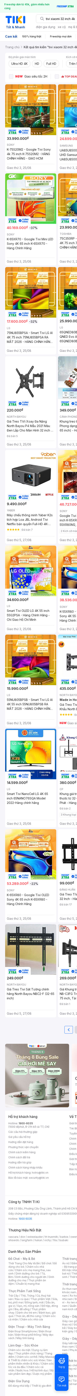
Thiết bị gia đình (41, 1385)
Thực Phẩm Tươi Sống (24, 1291)
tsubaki (63, 1240)
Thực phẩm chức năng (29, 1353)
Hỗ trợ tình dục (39, 1370)
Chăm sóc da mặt (19, 1350)
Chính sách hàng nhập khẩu (25, 1167)
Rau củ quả (22, 1299)
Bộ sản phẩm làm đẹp (30, 1372)
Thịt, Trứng (27, 1295)
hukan (38, 1240)
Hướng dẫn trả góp (19, 1162)
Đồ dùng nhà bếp (19, 1385)
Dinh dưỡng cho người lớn (30, 1277)
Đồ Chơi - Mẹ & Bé (21, 1258)
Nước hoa (22, 1370)
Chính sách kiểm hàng (22, 1152)
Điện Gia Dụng (19, 1381)
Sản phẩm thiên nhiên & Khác (30, 1362)
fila (55, 1240)
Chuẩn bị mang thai (28, 1283)
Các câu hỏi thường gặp (22, 1131)
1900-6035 (26, 1123)
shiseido (13, 1240)
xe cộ (62, 27)
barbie (64, 1236)
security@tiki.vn (39, 1177)
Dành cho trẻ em (26, 1312)
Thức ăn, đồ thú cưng (28, 1316)
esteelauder (35, 1236)
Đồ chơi (46, 1263)
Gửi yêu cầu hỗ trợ (19, 1137)
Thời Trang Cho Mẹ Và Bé (24, 1263)
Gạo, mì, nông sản (28, 1305)
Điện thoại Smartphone (22, 1331)
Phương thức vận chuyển (23, 1147)
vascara (13, 1236)
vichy (47, 1240)
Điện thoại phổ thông (28, 1334)
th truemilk (51, 1236)
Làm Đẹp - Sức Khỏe (23, 1345)
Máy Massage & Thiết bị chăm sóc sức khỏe (32, 1358)
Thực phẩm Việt (40, 1299)
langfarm (27, 1240)
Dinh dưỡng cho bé (27, 1273)
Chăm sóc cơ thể (26, 1356)
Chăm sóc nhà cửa (31, 1319)
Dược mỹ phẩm (42, 1373)
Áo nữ (65, 1263)
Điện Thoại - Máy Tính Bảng (29, 1326)
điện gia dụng (45, 27)
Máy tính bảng (25, 1338)
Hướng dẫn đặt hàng (20, 1142)
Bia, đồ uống (22, 1309)
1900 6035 (25, 1218)
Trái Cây (13, 1295)
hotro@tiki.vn (40, 1172)
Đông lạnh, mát (34, 1302)
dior (22, 1236)
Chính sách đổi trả (19, 1157)
